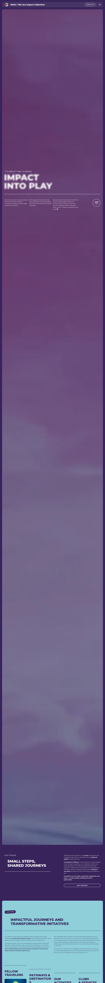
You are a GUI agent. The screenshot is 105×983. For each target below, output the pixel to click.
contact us (90, 4)
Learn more (96, 202)
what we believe (82, 885)
